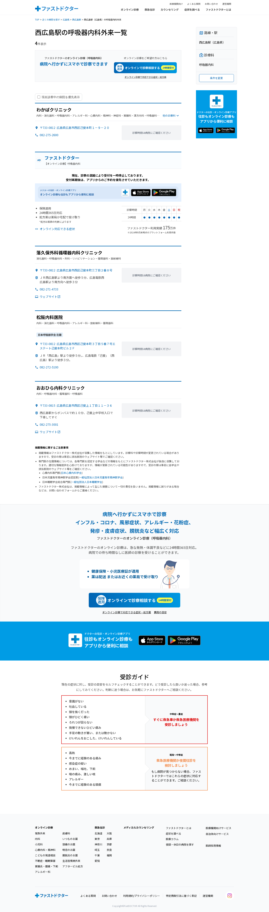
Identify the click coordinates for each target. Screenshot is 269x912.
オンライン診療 (130, 9)
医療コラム (172, 839)
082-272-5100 (49, 367)
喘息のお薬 (68, 850)
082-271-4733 (49, 289)
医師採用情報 (213, 845)
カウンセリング (170, 9)
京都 (109, 844)
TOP (37, 19)
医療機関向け (176, 3)
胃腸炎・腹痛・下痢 (46, 866)
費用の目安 (160, 612)
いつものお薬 (70, 839)
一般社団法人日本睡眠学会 (86, 482)
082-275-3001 (49, 424)
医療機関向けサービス (218, 828)
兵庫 (109, 839)
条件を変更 (216, 78)
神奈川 (98, 844)
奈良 (109, 850)
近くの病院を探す (51, 19)
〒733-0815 (76, 405)
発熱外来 (40, 833)
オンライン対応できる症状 (57, 229)
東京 (97, 839)
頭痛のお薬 (68, 844)
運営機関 (226, 3)
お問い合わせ (211, 3)
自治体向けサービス (217, 834)
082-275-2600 (49, 135)
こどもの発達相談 (45, 855)
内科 (37, 839)
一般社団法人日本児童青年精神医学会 (101, 477)
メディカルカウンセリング (139, 827)
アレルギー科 (42, 872)
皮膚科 (66, 833)
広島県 (66, 19)
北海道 (98, 833)
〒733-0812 (74, 127)
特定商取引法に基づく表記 (181, 896)
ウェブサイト (48, 296)
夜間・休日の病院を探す (180, 844)
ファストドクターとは (218, 9)
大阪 (109, 833)
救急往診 (150, 9)
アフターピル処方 (72, 866)
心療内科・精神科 (45, 850)
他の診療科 (169, 115)
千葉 (97, 855)
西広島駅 (76, 19)
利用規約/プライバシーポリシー (141, 896)
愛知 (97, 861)
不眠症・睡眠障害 (45, 861)
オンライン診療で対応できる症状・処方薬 (145, 77)
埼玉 (97, 850)
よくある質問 (193, 3)
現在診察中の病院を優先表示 (61, 97)
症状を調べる (192, 9)
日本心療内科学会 (71, 473)
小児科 (39, 844)
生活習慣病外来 (71, 861)
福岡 (109, 855)
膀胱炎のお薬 (70, 855)
